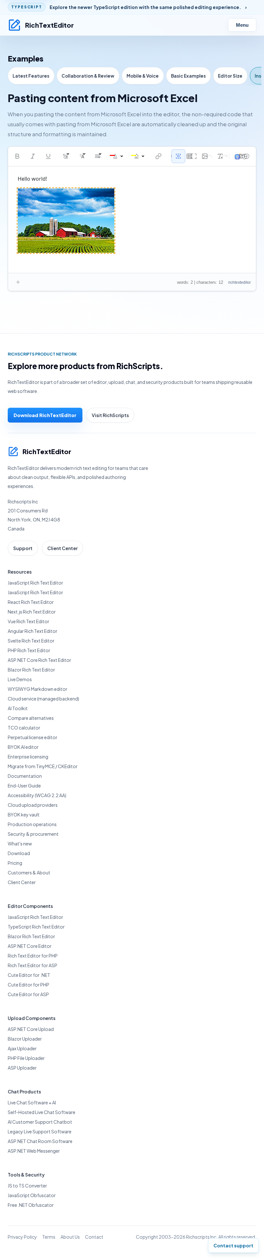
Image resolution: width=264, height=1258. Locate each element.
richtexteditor (239, 282)
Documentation (25, 776)
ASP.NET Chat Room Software (40, 1141)
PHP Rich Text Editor (29, 650)
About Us (70, 1237)
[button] (17, 156)
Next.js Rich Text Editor (32, 612)
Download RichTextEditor (45, 415)
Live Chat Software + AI (32, 1102)
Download (19, 853)
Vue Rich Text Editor (28, 621)
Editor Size (230, 76)
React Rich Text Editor (31, 602)
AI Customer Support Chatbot (40, 1122)
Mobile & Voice (143, 76)
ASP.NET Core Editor (30, 946)
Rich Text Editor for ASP (32, 965)
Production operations (32, 824)
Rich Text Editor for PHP (33, 955)
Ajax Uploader (22, 1048)
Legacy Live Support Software (39, 1131)
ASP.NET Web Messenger (34, 1151)
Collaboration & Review (87, 76)
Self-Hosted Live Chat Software (41, 1112)
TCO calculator (24, 727)
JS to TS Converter (27, 1185)
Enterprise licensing (28, 756)
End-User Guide (24, 785)
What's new (20, 843)
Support (23, 548)
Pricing (15, 863)
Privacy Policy (22, 1237)
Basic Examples (188, 76)
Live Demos (20, 679)
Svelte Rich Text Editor (31, 640)
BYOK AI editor (23, 747)
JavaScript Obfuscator (32, 1195)
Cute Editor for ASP (28, 994)
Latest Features (31, 76)
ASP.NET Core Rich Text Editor (39, 660)
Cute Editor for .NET (29, 975)
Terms (48, 1237)
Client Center (62, 548)
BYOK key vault (24, 814)
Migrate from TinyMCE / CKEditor (43, 766)
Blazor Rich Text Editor (31, 669)
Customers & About (29, 872)
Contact (94, 1237)
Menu (242, 25)
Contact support (233, 1245)
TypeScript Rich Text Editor (36, 926)
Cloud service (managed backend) (43, 698)
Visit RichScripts (110, 415)
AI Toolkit (18, 708)
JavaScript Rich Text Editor (35, 583)
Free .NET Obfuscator (31, 1205)
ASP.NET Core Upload (31, 1029)
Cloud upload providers (33, 805)
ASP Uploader (22, 1068)
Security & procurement (33, 834)
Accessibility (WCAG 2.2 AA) (37, 795)
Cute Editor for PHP (28, 984)
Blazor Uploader (25, 1039)
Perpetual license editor (32, 737)
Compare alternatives (31, 718)
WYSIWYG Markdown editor (37, 689)
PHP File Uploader (26, 1058)
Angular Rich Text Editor (32, 631)
